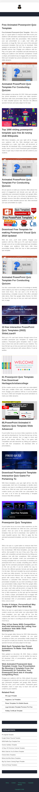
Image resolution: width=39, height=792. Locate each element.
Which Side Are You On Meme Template (13, 751)
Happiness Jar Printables (13, 699)
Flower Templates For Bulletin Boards (16, 703)
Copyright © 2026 (19, 789)
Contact (14, 782)
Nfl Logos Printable (11, 696)
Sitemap (20, 784)
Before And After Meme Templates (11, 758)
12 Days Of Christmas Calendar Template (13, 748)
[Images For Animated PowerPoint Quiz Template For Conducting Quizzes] (19, 72)
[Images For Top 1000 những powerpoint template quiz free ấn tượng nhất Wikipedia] (19, 117)
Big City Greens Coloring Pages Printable (13, 761)
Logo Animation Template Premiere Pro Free (18, 707)
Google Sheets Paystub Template (11, 738)
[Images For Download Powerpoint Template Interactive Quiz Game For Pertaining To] (19, 460)
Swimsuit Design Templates (9, 765)
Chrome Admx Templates (9, 755)
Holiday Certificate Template (13, 711)
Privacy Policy (21, 782)
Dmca (7, 782)
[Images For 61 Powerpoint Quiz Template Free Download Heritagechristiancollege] (19, 365)
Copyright (30, 782)
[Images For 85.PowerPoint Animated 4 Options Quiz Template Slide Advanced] (19, 410)
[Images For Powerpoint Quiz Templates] (19, 510)
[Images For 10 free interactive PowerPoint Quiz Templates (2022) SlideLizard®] (19, 315)
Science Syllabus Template (9, 745)
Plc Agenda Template (8, 734)
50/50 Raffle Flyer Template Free (11, 741)
